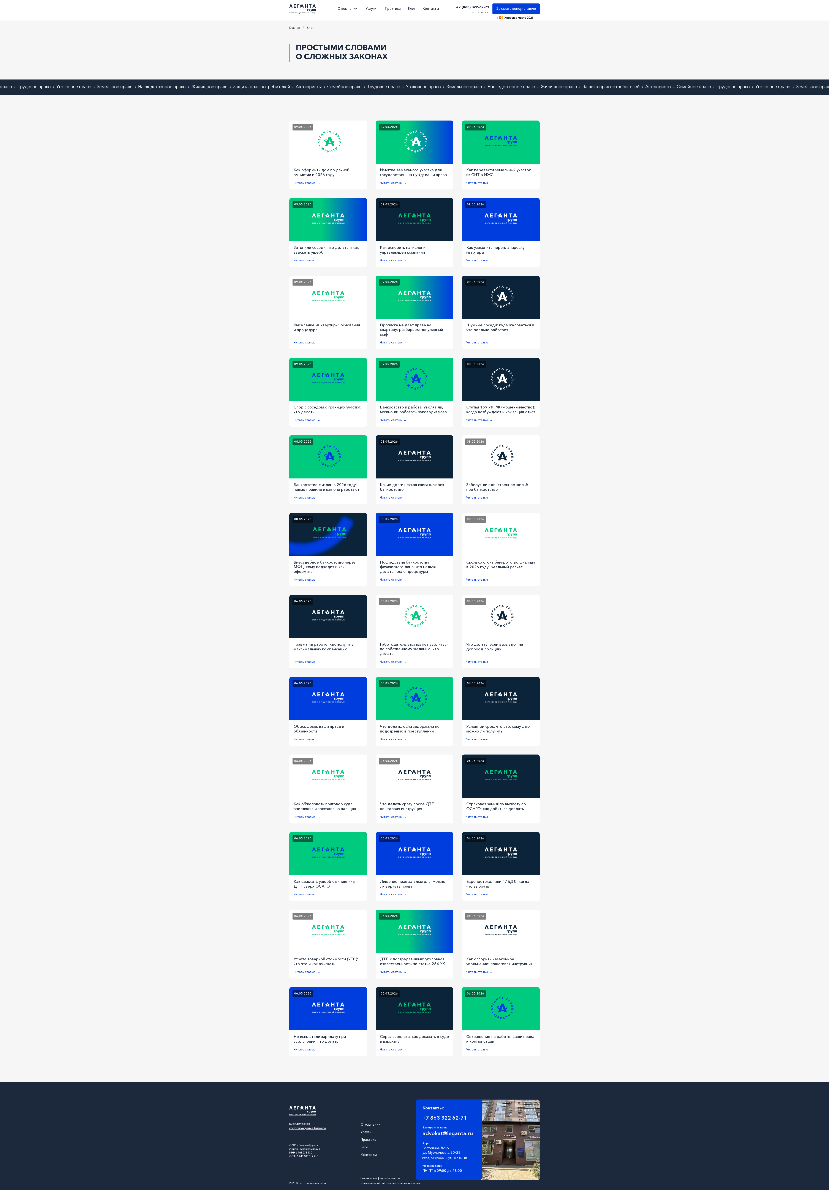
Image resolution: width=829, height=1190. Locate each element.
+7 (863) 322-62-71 (472, 7)
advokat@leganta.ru (447, 1133)
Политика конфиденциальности (380, 1178)
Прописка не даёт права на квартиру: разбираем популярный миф (411, 330)
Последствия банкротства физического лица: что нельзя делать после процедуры (408, 567)
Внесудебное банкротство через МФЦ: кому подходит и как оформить (325, 567)
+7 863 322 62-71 (444, 1118)
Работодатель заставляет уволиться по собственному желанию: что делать (414, 649)
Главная (295, 27)
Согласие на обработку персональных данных (390, 1183)
